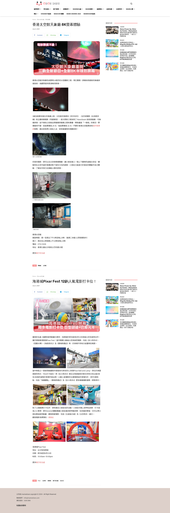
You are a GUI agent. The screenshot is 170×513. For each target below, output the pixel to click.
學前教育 (122, 40)
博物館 (39, 265)
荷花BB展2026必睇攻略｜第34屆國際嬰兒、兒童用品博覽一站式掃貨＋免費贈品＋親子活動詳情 (128, 68)
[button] (131, 3)
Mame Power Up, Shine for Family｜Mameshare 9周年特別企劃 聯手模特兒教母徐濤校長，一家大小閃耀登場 (128, 32)
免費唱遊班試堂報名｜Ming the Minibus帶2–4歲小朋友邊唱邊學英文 (128, 44)
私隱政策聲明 (21, 505)
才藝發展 (122, 26)
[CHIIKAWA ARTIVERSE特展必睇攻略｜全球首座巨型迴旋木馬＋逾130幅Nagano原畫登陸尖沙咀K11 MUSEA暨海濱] (112, 53)
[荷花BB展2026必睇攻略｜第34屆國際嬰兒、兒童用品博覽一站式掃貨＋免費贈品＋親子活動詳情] (112, 66)
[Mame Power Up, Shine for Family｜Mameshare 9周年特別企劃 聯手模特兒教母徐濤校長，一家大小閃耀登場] (112, 30)
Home (34, 19)
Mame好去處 (40, 19)
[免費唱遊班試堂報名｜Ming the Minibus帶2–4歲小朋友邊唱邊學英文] (112, 43)
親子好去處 (40, 253)
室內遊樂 (47, 19)
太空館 (44, 265)
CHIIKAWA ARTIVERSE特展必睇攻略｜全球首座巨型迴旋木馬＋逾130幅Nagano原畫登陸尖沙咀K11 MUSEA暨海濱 (128, 55)
